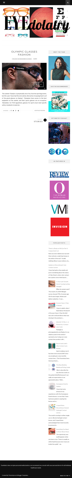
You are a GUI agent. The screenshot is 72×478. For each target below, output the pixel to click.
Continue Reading (39, 110)
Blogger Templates (23, 475)
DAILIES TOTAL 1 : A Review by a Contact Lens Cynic (62, 324)
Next (41, 84)
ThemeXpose (12, 475)
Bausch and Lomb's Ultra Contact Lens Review (61, 346)
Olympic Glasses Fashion (24, 53)
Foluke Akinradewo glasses (21, 58)
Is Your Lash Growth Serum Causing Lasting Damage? (63, 284)
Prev (36, 84)
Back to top (64, 475)
